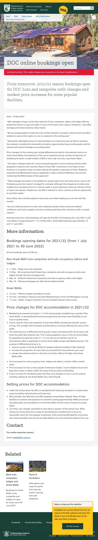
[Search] (92, 8)
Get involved (31, 10)
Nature (48, 6)
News (16, 16)
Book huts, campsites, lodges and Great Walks (12, 479)
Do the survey (72, 526)
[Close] (90, 504)
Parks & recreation (34, 6)
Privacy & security (77, 536)
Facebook (15, 522)
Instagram (51, 522)
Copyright (52, 536)
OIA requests (90, 536)
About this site (64, 536)
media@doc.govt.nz (21, 437)
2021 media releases (43, 16)
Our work (44, 10)
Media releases (27, 16)
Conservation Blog (33, 522)
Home (8, 16)
